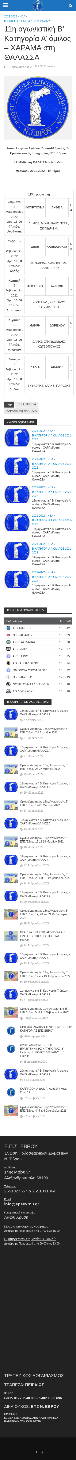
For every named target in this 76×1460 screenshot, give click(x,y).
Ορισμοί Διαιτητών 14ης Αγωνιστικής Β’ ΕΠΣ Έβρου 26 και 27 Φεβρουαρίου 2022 (45, 876)
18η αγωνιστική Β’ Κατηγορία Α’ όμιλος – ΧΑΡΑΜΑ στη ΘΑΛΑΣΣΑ (51, 448)
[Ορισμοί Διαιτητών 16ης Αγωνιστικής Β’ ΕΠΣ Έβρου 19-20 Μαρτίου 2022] (11, 805)
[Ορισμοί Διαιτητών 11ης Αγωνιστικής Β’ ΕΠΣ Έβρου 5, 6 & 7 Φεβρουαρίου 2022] (11, 1012)
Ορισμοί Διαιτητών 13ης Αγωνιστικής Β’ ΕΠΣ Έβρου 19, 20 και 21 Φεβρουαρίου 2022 (44, 914)
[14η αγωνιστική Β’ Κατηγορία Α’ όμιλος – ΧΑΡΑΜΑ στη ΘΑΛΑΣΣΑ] (17, 551)
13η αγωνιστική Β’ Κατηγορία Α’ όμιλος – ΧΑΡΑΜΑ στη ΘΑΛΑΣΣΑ (51, 589)
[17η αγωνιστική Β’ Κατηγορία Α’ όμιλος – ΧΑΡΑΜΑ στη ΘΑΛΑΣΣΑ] (17, 466)
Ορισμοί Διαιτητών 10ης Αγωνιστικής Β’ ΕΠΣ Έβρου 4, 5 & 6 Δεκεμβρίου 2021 (44, 1109)
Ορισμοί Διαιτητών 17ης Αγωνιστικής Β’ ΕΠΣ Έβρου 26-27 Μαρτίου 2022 (44, 767)
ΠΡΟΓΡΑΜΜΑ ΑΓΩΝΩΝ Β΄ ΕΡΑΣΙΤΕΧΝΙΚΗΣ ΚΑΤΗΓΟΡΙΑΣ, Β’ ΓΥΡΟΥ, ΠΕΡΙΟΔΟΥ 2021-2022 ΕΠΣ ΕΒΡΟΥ (42, 1051)
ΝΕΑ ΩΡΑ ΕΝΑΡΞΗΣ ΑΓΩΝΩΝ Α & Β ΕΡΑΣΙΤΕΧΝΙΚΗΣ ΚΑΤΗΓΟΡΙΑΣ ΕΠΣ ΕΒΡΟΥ (43, 936)
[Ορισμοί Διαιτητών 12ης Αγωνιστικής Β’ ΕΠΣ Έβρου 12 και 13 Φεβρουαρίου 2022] (11, 975)
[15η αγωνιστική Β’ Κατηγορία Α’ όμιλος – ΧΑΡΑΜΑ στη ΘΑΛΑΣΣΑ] (17, 494)
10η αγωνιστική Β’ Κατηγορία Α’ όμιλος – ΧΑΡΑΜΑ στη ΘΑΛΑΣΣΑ (45, 1072)
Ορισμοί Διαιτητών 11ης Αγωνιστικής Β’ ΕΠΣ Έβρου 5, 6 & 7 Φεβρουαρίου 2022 (44, 1010)
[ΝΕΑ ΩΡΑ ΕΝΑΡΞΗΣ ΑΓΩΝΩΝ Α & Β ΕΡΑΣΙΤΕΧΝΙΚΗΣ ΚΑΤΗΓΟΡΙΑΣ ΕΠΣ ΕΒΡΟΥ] (11, 935)
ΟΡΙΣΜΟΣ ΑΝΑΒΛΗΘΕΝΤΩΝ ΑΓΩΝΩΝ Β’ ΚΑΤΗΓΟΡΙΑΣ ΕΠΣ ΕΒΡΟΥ (46, 1029)
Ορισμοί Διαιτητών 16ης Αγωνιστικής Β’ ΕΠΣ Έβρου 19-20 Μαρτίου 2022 (44, 803)
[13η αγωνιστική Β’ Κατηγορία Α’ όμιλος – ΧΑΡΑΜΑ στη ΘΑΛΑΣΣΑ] (17, 579)
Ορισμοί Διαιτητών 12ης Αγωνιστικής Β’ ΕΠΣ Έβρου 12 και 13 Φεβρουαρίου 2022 (45, 974)
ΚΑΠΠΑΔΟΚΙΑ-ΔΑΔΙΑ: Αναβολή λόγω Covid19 (43, 1090)
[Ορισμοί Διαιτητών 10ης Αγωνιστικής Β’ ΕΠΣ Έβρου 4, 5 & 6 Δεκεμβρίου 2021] (11, 1110)
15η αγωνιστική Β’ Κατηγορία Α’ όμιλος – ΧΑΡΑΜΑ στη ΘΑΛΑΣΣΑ (51, 504)
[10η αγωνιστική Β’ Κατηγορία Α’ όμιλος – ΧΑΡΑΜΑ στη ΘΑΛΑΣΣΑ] (11, 1073)
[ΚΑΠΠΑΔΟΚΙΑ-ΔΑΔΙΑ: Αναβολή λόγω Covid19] (11, 1092)
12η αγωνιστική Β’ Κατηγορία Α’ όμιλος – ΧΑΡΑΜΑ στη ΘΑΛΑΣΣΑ (45, 956)
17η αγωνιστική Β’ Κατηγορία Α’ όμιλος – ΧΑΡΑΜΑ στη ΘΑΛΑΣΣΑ (51, 476)
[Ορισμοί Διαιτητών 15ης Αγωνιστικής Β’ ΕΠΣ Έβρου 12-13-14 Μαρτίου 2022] (11, 841)
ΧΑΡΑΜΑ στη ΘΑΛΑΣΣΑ (21, 410)
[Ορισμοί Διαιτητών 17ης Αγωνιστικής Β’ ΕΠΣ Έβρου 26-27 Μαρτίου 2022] (11, 768)
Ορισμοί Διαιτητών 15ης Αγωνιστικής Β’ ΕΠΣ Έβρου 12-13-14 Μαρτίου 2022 (44, 840)
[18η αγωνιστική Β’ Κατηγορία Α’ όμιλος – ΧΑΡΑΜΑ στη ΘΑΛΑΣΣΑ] (17, 437)
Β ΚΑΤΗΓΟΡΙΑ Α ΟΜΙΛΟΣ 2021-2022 (27, 21)
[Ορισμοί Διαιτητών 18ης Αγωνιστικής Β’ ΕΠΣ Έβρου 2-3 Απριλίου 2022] (11, 732)
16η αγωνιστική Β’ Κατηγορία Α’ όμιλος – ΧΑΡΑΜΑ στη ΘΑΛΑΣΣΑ (51, 533)
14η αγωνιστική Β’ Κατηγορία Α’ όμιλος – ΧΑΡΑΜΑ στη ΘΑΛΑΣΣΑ (51, 561)
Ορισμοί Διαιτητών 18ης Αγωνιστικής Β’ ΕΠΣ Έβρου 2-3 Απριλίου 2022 (44, 730)
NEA (22, 16)
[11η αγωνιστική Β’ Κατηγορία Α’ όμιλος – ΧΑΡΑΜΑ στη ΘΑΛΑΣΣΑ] (11, 993)
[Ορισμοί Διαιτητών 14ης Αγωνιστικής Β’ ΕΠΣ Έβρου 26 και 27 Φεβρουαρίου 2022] (11, 877)
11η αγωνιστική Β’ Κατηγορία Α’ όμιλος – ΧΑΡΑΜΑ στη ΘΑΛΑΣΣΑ (45, 992)
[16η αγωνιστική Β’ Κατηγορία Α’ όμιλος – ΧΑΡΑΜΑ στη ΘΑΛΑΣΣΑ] (17, 522)
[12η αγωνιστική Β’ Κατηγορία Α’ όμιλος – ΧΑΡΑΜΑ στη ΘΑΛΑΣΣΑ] (11, 957)
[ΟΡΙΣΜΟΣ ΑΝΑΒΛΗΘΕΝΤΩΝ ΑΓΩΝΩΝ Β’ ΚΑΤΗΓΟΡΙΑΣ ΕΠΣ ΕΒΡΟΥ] (11, 1030)
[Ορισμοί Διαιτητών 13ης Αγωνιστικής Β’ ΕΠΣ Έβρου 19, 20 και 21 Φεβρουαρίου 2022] (11, 913)
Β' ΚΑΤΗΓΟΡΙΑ (27, 404)
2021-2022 (10, 16)
